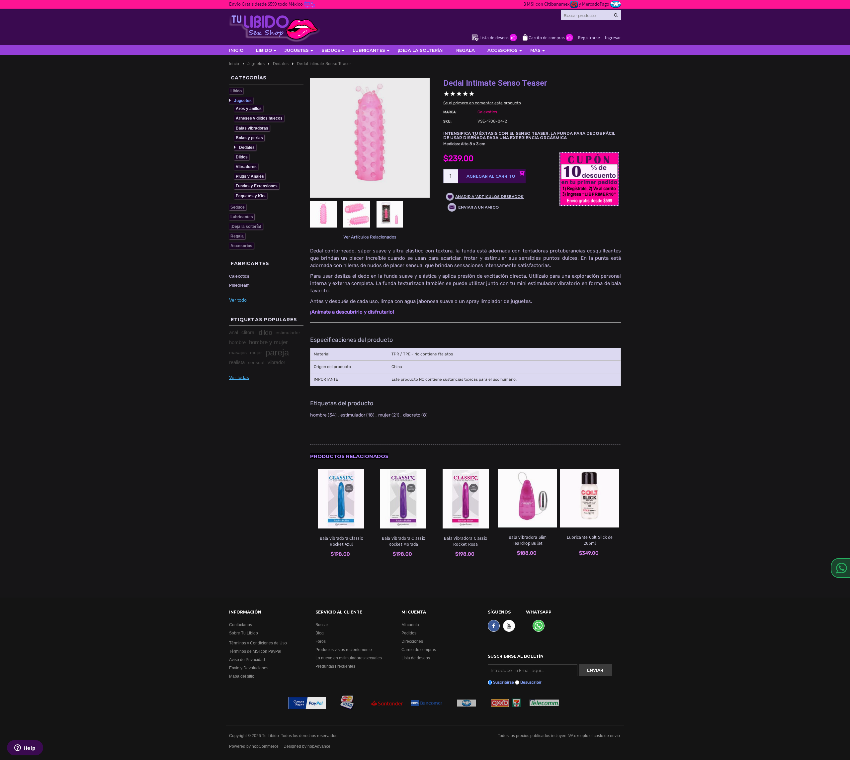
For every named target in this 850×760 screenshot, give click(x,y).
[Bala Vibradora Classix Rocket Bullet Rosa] (465, 498)
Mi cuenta (410, 624)
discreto (411, 415)
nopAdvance (318, 746)
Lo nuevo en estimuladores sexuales (348, 657)
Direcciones (412, 641)
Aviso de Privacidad (247, 659)
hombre (237, 342)
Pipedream (239, 285)
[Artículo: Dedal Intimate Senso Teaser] (326, 217)
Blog (319, 632)
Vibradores (246, 166)
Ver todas (239, 377)
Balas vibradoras (252, 128)
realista (237, 362)
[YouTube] (509, 626)
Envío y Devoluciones (248, 667)
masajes (238, 352)
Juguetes (297, 50)
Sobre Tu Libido (243, 632)
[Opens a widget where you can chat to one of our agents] (25, 748)
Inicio (236, 50)
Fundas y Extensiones (257, 185)
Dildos (242, 156)
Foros (320, 641)
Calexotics (239, 276)
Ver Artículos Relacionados (369, 237)
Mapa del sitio (241, 676)
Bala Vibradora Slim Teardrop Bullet (528, 540)
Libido (264, 50)
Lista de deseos (415, 657)
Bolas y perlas (249, 137)
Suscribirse (503, 682)
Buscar (321, 624)
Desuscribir (531, 682)
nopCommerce (265, 746)
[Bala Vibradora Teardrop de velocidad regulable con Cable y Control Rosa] (527, 498)
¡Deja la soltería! (421, 50)
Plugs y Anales (250, 176)
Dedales (247, 147)
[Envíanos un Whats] (539, 626)
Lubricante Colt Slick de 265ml (590, 540)
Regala (465, 50)
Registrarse (589, 37)
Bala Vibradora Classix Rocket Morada (403, 541)
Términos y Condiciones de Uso (258, 642)
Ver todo (238, 300)
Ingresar (613, 37)
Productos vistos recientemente (343, 649)
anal (233, 332)
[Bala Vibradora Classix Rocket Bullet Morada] (403, 498)
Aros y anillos (249, 108)
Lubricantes (369, 50)
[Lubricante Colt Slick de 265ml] (589, 498)
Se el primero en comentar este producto (482, 103)
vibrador (276, 362)
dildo (265, 332)
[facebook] (494, 626)
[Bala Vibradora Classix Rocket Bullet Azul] (341, 498)
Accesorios (502, 50)
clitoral (248, 332)
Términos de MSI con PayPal (255, 651)
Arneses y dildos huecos (259, 118)
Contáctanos (240, 624)
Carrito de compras (418, 649)
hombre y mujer (268, 342)
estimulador (288, 332)
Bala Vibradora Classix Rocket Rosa (465, 541)
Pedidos (408, 632)
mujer (256, 352)
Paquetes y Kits (251, 195)
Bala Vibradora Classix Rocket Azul (341, 541)
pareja (277, 352)
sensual (256, 362)
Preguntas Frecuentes (335, 666)
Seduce (330, 50)
